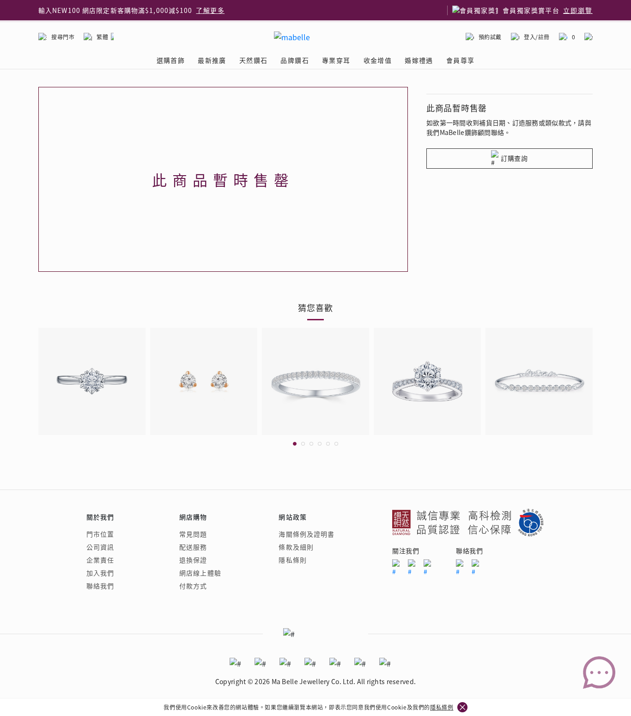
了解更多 (210, 10)
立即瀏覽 (578, 10)
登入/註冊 (537, 37)
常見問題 (193, 534)
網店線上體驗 (200, 572)
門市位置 (100, 534)
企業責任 (100, 559)
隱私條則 (292, 559)
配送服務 (193, 546)
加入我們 (100, 572)
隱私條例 (441, 707)
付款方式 (193, 585)
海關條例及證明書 (306, 534)
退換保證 (193, 559)
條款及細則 (296, 546)
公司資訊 (100, 546)
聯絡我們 (100, 585)
